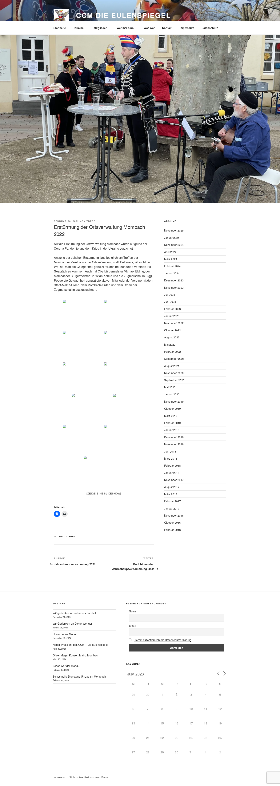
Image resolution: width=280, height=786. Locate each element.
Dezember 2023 (174, 280)
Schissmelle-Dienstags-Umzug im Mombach (79, 676)
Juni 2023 (170, 302)
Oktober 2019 (172, 408)
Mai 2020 (169, 387)
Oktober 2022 (172, 330)
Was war (149, 28)
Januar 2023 (171, 316)
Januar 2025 (171, 238)
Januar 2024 (171, 273)
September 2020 (174, 380)
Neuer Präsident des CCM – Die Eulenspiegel (80, 645)
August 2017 (171, 487)
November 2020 (174, 373)
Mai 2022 (169, 344)
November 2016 (174, 515)
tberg (91, 221)
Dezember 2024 (174, 245)
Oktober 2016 (172, 522)
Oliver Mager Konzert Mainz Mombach (76, 655)
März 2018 (170, 458)
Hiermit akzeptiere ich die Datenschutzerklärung (162, 640)
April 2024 (170, 252)
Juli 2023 (169, 294)
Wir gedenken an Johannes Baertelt (74, 613)
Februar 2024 (172, 266)
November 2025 (174, 230)
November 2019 (174, 401)
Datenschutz (210, 28)
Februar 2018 (172, 465)
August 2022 (171, 337)
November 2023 (174, 287)
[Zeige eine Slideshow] (103, 493)
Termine (78, 28)
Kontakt (167, 28)
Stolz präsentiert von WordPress (88, 777)
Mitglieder (100, 28)
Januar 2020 (171, 394)
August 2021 (171, 366)
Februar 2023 (172, 309)
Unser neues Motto (64, 634)
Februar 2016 (172, 530)
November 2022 (174, 323)
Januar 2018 (171, 473)
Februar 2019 (172, 423)
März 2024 (170, 259)
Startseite (60, 28)
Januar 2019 (171, 430)
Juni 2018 (170, 451)
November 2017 (174, 480)
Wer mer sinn (125, 28)
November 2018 (174, 444)
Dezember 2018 (174, 437)
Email (132, 625)
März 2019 (170, 416)
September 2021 (174, 359)
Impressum (187, 28)
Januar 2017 (171, 508)
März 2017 (170, 494)
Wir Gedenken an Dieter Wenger (72, 623)
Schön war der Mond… (67, 666)
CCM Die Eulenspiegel (123, 15)
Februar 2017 (172, 501)
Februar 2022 (172, 351)
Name (132, 611)
